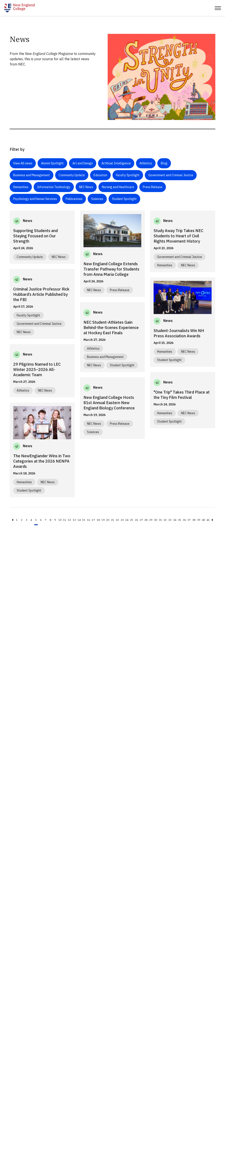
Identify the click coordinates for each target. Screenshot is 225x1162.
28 (145, 519)
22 (117, 519)
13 (74, 519)
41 (208, 519)
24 (126, 519)
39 (198, 519)
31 (160, 519)
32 (165, 519)
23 (122, 519)
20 (107, 519)
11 (64, 519)
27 (141, 519)
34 (174, 519)
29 (150, 519)
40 (203, 519)
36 (184, 519)
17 (93, 519)
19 (103, 519)
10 (60, 519)
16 (88, 519)
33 (169, 519)
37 (189, 519)
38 (193, 519)
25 (131, 519)
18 (98, 519)
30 (155, 519)
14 (79, 519)
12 (69, 519)
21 (112, 519)
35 (179, 519)
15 (83, 519)
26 (136, 519)
